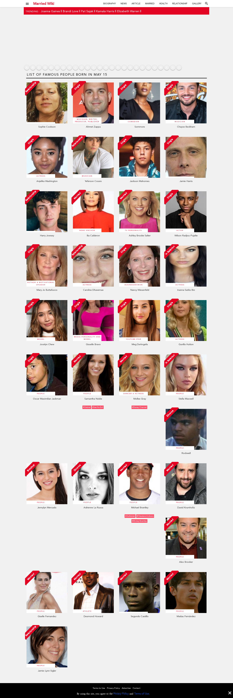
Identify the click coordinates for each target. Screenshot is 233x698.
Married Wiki (43, 3)
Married (150, 3)
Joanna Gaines (50, 11)
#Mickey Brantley (139, 521)
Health (163, 3)
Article (136, 3)
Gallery (196, 3)
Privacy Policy (121, 693)
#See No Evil (97, 407)
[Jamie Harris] (186, 177)
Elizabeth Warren (128, 11)
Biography (109, 3)
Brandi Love (70, 11)
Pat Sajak (87, 11)
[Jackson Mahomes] (139, 177)
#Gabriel (87, 407)
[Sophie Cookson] (46, 122)
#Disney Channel (139, 407)
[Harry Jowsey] (46, 231)
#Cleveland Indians (145, 516)
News (124, 3)
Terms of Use (141, 693)
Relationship (179, 3)
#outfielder (130, 516)
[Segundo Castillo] (139, 612)
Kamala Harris (105, 11)
